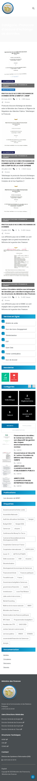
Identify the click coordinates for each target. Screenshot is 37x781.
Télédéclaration (11, 335)
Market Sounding (9, 601)
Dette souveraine (8, 559)
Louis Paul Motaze (22, 591)
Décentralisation (8, 563)
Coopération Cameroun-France (13, 545)
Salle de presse (8, 89)
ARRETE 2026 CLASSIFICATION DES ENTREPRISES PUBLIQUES (23, 480)
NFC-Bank (6, 620)
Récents (10, 425)
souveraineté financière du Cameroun (15, 638)
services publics (8, 634)
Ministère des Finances (11, 610)
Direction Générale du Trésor (11, 729)
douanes (28, 559)
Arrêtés (6, 655)
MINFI (29, 605)
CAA (3, 743)
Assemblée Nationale (10, 514)
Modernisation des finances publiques (16, 615)
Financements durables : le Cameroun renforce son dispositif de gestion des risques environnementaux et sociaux (24, 441)
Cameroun (6, 528)
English (4, 769)
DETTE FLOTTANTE (19, 554)
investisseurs (7, 591)
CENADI (4, 746)
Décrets (6, 667)
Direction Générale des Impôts (11, 726)
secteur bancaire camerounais (13, 629)
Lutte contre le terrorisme (11, 596)
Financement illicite (9, 573)
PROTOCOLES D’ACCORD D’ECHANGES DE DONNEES (18, 225)
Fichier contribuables (13, 354)
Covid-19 (6, 554)
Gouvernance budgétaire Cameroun (15, 582)
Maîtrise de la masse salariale (13, 605)
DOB (19, 559)
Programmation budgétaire (23, 620)
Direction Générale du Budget (11, 719)
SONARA (30, 634)
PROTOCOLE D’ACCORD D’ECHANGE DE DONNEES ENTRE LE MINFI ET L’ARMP (17, 94)
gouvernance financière (11, 587)
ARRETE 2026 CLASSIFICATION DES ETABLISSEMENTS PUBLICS (24, 468)
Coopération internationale (12, 549)
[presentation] (29, 386)
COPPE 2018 (29, 549)
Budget (31, 519)
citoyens (17, 528)
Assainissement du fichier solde (14, 510)
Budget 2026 (20, 524)
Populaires (27, 425)
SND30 (20, 634)
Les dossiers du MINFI (11, 498)
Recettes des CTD (9, 624)
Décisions (7, 663)
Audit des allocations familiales (13, 519)
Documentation (8, 81)
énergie (5, 643)
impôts (25, 587)
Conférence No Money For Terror (14, 533)
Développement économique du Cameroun (17, 568)
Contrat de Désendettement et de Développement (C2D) (14, 539)
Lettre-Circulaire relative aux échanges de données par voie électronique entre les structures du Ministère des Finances (18, 291)
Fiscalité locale (8, 577)
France (19, 577)
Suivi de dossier (11, 360)
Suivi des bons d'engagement (16, 329)
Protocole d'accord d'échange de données (15, 85)
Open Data (9, 348)
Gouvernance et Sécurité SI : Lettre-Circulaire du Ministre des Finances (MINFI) (24, 456)
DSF (7, 341)
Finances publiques (27, 573)
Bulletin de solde (12, 323)
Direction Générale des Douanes (12, 722)
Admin (19, 450)
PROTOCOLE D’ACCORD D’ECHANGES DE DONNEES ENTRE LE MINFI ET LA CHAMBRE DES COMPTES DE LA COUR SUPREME (18, 163)
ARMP (4, 739)
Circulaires (7, 280)
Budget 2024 (7, 524)
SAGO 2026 (22, 624)
